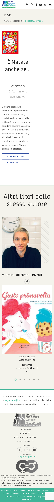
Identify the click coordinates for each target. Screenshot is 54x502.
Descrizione (18, 86)
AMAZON (14, 163)
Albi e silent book (27, 356)
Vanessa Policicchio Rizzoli (22, 275)
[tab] (17, 86)
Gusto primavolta (27, 360)
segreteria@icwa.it (14, 400)
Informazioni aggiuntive (18, 94)
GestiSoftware (27, 500)
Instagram (45, 5)
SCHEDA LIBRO (17, 156)
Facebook (36, 5)
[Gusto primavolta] (27, 319)
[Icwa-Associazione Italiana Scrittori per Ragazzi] (8, 4)
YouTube (40, 5)
